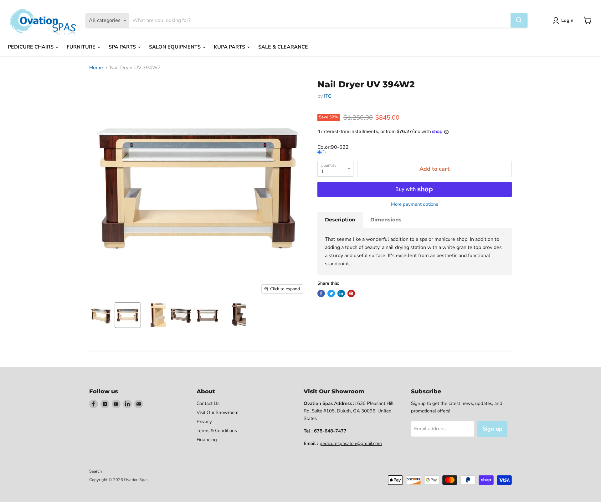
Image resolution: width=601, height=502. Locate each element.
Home (96, 67)
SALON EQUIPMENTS (175, 47)
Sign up (492, 428)
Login (567, 20)
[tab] (340, 220)
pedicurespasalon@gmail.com (351, 443)
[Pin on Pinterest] (351, 293)
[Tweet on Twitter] (331, 293)
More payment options (414, 204)
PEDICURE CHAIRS (31, 47)
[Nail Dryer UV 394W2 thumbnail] (101, 315)
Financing (207, 440)
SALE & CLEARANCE (283, 47)
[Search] (519, 20)
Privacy (204, 421)
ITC (327, 96)
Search (95, 471)
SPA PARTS (123, 47)
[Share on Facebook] (321, 293)
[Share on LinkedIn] (341, 293)
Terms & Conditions (217, 430)
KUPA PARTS (230, 47)
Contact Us (208, 403)
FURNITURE (82, 47)
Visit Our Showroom (218, 412)
